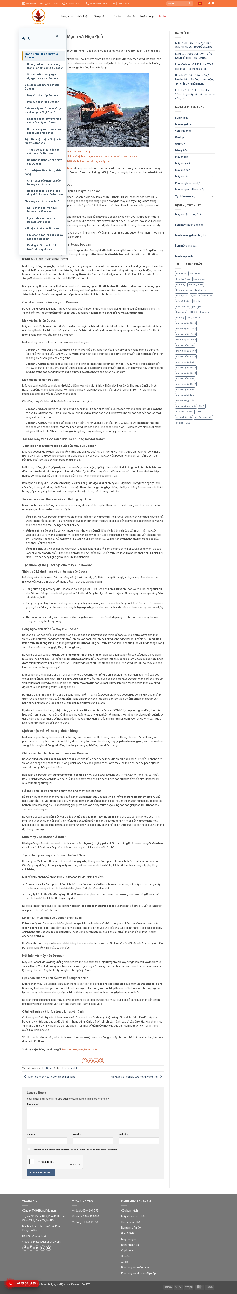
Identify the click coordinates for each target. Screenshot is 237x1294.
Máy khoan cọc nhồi (133, 1216)
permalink (72, 1068)
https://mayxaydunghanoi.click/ (79, 1049)
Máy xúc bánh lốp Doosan (42, 95)
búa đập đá (181, 295)
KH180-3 (193, 312)
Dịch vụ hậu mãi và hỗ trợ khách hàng (44, 172)
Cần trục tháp (183, 130)
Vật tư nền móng (185, 196)
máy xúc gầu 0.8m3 (186, 323)
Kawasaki (181, 312)
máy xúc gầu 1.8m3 (186, 340)
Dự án (117, 16)
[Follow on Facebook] (206, 3)
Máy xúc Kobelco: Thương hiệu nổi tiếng (51, 1076)
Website (123, 1134)
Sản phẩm (100, 16)
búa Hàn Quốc (183, 279)
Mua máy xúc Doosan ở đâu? (42, 201)
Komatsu (204, 312)
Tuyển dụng (147, 16)
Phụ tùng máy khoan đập (190, 189)
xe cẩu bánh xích (203, 417)
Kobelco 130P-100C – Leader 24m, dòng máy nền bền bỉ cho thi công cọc (195, 94)
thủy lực (180, 412)
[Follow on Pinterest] (48, 1248)
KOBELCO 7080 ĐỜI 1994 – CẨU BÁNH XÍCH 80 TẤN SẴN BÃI (193, 55)
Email (77, 1134)
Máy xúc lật (182, 176)
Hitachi (196, 301)
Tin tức (162, 16)
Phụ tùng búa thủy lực (188, 183)
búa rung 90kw (195, 284)
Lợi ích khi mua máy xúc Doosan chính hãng (41, 220)
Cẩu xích (180, 143)
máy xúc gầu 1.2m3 (186, 329)
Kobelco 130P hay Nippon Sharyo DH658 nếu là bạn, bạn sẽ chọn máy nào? (68, 161)
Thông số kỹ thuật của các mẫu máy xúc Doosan (43, 151)
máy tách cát (194, 317)
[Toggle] (212, 177)
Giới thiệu (83, 16)
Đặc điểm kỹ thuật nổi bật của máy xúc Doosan (43, 141)
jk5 (193, 307)
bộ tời (193, 295)
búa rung (180, 284)
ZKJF (188, 423)
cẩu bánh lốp (205, 295)
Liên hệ (130, 16)
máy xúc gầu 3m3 (185, 378)
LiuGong (180, 317)
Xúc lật (125, 1261)
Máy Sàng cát (129, 1239)
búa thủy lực (201, 290)
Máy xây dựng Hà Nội (52, 1284)
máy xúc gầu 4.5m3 (186, 384)
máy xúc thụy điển (185, 400)
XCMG (199, 412)
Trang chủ (66, 16)
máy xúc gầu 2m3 (185, 362)
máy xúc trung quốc (186, 406)
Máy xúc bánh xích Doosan (43, 101)
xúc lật (179, 423)
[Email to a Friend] (96, 1060)
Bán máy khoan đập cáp (189, 224)
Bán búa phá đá (184, 256)
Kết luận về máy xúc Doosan (42, 228)
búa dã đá (181, 273)
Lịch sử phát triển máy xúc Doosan (41, 56)
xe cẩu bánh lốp (184, 417)
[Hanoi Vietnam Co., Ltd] (38, 16)
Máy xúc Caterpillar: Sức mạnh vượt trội (134, 1076)
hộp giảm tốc (182, 307)
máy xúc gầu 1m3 (185, 345)
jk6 (199, 307)
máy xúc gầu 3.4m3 (186, 367)
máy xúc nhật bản (185, 395)
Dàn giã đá (181, 150)
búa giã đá (195, 273)
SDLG (201, 406)
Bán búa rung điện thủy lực (191, 235)
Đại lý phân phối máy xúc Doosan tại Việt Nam (42, 209)
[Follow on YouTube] (213, 3)
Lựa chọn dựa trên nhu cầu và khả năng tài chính (45, 237)
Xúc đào (126, 1256)
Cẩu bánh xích (129, 1210)
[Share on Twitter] (90, 1060)
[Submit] (190, 3)
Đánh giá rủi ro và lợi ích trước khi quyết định (41, 247)
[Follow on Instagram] (31, 1248)
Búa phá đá (181, 117)
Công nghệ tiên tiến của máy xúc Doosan (44, 161)
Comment (33, 1104)
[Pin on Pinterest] (101, 1060)
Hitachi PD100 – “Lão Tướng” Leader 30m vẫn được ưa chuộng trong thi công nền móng (194, 79)
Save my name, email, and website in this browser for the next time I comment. (75, 1149)
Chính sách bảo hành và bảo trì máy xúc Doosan (44, 182)
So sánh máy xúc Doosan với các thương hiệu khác (44, 131)
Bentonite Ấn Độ (131, 1227)
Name (31, 1134)
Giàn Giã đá (127, 1233)
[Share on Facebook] (84, 1060)
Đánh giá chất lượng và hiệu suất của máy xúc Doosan (44, 120)
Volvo (189, 412)
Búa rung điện (183, 124)
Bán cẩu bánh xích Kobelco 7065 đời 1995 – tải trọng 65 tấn (194, 66)
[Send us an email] (42, 1248)
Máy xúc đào (182, 169)
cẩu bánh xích (183, 301)
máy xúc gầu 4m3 (185, 389)
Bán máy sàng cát (186, 245)
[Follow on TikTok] (209, 3)
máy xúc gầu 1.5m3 (186, 334)
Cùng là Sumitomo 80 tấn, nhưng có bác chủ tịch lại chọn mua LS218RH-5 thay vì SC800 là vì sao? (82, 156)
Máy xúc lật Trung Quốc (189, 214)
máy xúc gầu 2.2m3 (186, 356)
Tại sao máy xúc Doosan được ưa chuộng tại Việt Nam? (43, 110)
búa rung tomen (184, 290)
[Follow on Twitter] (37, 1248)
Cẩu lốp (179, 137)
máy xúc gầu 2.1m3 (186, 351)
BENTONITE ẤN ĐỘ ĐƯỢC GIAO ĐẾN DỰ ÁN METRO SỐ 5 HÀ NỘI (193, 45)
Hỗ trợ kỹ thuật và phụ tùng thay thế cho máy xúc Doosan (45, 192)
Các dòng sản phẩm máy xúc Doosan (42, 86)
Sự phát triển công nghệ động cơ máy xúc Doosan (42, 76)
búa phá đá (199, 279)
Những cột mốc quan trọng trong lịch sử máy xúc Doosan (45, 66)
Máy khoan (181, 156)
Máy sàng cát (183, 163)
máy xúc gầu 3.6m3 (186, 373)
